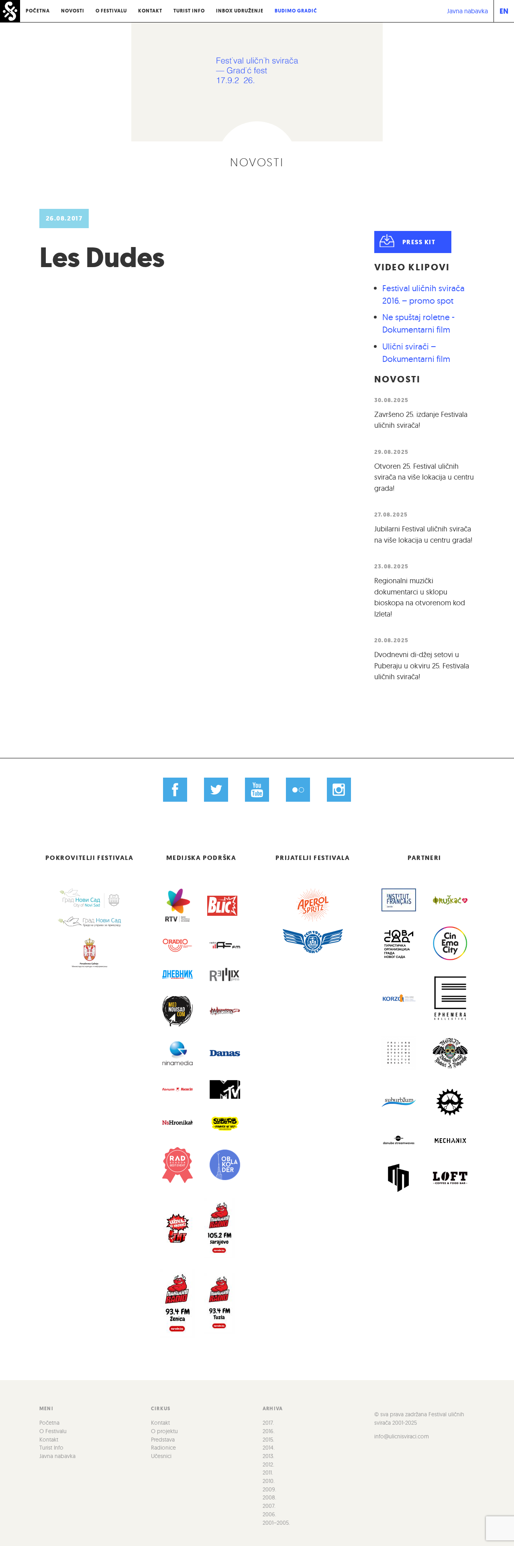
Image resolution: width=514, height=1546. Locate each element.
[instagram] (338, 789)
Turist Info (189, 11)
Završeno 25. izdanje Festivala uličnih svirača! (420, 420)
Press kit (419, 242)
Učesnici (161, 1456)
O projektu (164, 1431)
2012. (268, 1464)
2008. (269, 1497)
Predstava (163, 1439)
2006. (269, 1514)
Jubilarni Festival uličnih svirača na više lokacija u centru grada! (423, 534)
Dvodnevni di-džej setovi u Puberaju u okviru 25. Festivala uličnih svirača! (421, 665)
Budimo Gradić (296, 11)
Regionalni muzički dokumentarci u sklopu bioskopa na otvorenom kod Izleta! (419, 597)
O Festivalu (111, 11)
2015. (268, 1439)
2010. (269, 1481)
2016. (269, 1431)
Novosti (72, 11)
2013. (268, 1456)
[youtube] (257, 789)
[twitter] (216, 789)
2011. (268, 1472)
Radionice (163, 1447)
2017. (268, 1422)
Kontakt (150, 11)
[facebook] (175, 789)
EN (504, 11)
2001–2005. (276, 1522)
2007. (269, 1505)
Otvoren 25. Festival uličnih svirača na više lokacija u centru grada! (424, 477)
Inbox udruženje (239, 11)
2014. (269, 1447)
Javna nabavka (467, 11)
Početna (38, 11)
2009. (269, 1489)
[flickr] (297, 789)
